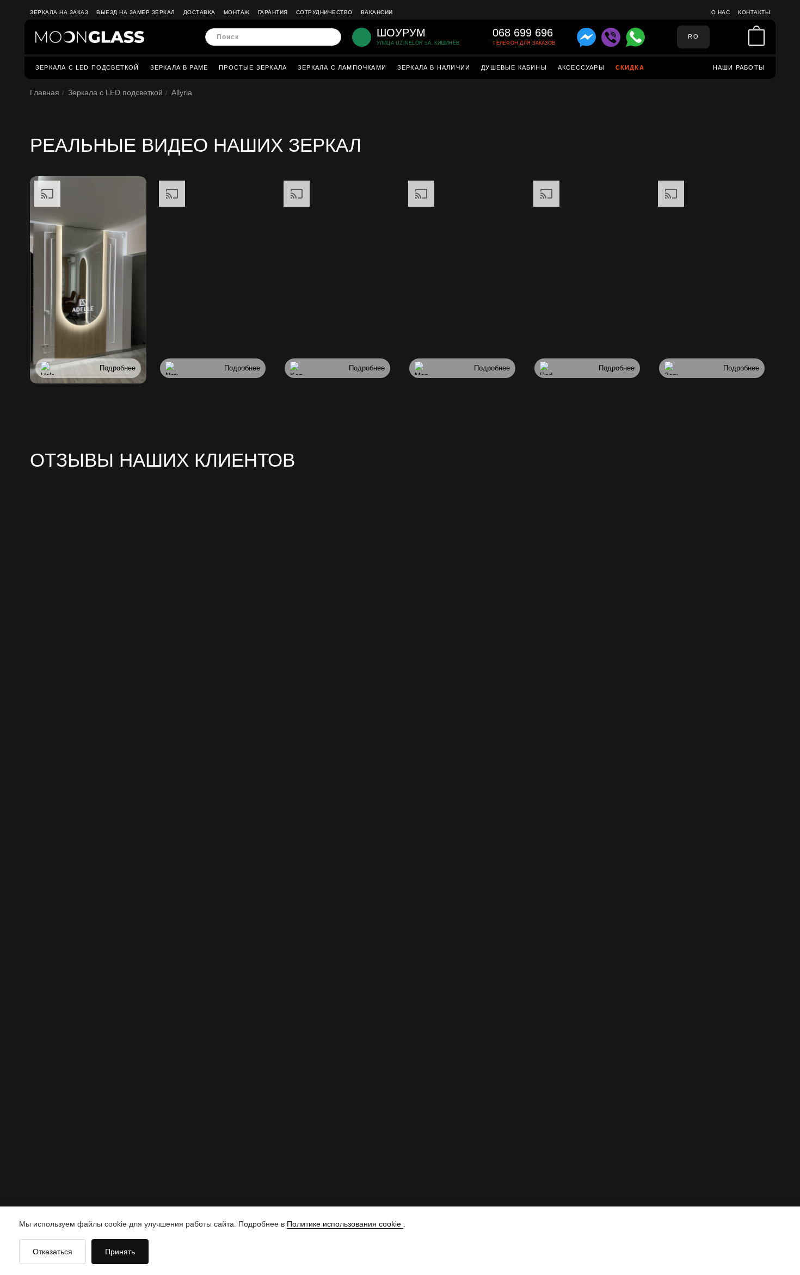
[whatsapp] (635, 37)
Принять (120, 1251)
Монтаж (237, 12)
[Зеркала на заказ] (89, 37)
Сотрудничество (324, 12)
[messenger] (586, 37)
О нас (720, 12)
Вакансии (377, 12)
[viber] (610, 37)
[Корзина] (756, 37)
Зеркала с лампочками (342, 67)
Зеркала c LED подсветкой (87, 67)
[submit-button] (329, 37)
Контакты (754, 12)
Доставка (199, 12)
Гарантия (273, 12)
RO (693, 36)
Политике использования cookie (345, 1224)
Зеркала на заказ (59, 12)
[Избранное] (737, 37)
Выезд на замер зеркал (135, 12)
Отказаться (52, 1251)
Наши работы (739, 67)
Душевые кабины (514, 67)
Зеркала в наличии (433, 67)
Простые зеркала (253, 67)
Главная (44, 92)
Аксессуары (581, 67)
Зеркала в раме (179, 67)
